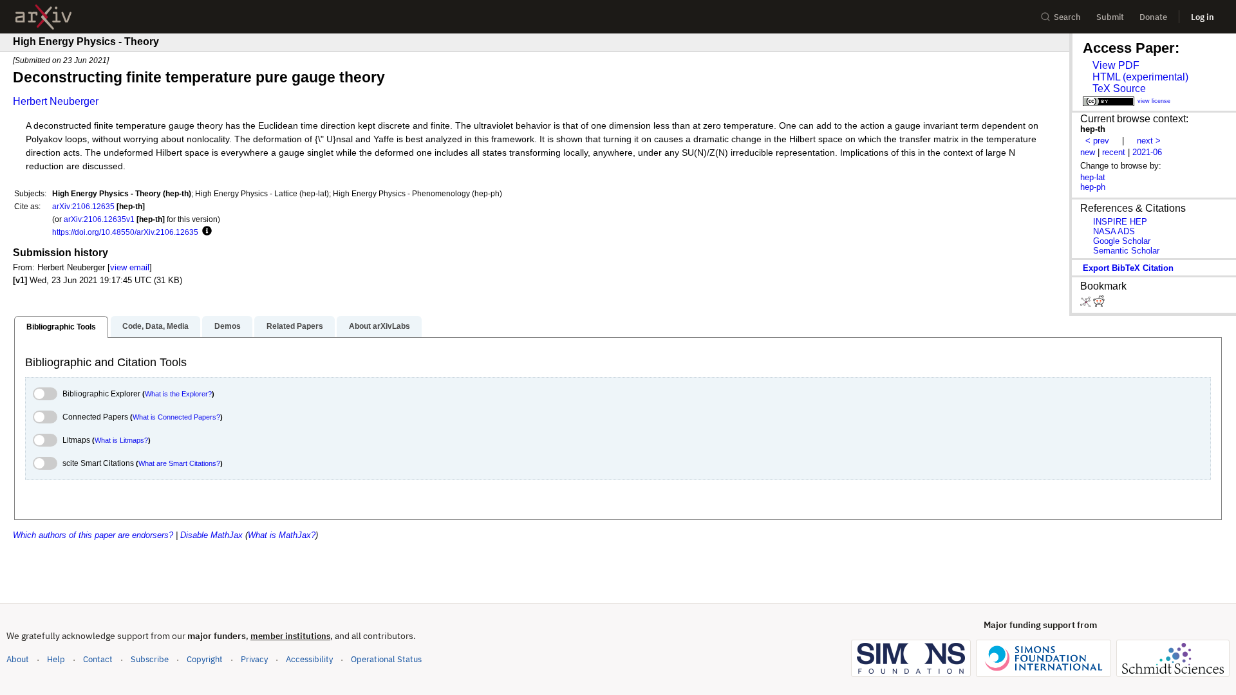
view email (129, 267)
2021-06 (1147, 152)
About (17, 659)
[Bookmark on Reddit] (1099, 304)
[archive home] (43, 17)
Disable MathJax (211, 535)
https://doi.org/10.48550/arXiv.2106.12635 (125, 232)
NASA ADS (1114, 231)
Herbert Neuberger (55, 101)
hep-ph (1092, 187)
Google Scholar (1121, 241)
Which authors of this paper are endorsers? (93, 535)
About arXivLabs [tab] (379, 326)
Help (56, 659)
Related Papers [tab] (295, 326)
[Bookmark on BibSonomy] (1086, 304)
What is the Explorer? (178, 394)
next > (1149, 140)
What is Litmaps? (121, 440)
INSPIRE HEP (1120, 222)
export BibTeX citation (1128, 268)
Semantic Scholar (1126, 250)
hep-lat (1092, 177)
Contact (98, 659)
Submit (1110, 17)
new (1087, 152)
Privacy (254, 659)
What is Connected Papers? (176, 417)
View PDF (1115, 65)
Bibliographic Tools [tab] (61, 326)
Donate (1153, 17)
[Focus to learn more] (205, 231)
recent (1113, 152)
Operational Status (386, 659)
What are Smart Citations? (179, 463)
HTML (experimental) (1140, 76)
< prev (1097, 140)
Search (1067, 17)
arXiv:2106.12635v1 (99, 219)
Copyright (205, 659)
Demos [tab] (227, 326)
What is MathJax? (281, 535)
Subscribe (150, 659)
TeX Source (1119, 88)
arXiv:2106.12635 (83, 206)
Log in (1202, 17)
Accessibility (309, 659)
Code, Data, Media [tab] (155, 326)
